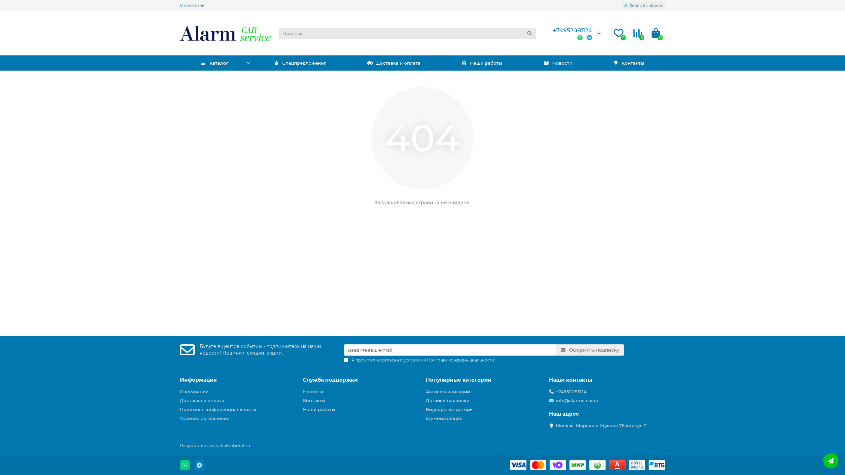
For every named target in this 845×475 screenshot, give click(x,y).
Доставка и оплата (398, 63)
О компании (192, 5)
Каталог (219, 63)
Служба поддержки (330, 380)
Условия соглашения (204, 418)
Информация (198, 380)
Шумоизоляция (444, 418)
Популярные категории (458, 380)
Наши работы (486, 63)
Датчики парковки (447, 400)
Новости (562, 63)
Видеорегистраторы (450, 409)
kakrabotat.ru (235, 445)
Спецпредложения (304, 63)
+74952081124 (572, 30)
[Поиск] (529, 33)
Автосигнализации (448, 391)
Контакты (633, 63)
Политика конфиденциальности (218, 409)
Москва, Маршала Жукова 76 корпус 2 (601, 425)
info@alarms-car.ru (577, 400)
